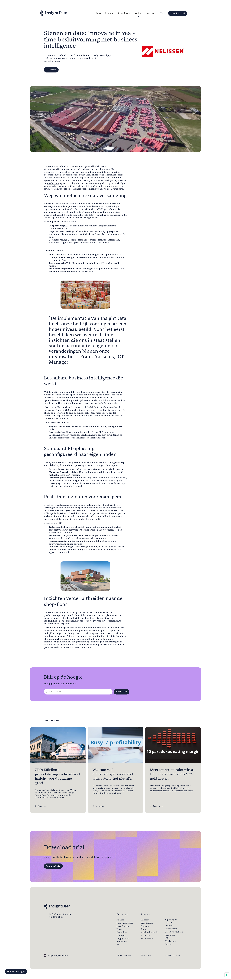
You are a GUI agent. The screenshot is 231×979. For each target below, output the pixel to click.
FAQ (167, 938)
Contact (169, 944)
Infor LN (57, 180)
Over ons (169, 922)
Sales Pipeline (122, 926)
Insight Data (53, 13)
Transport (121, 935)
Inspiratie (138, 13)
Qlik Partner (171, 941)
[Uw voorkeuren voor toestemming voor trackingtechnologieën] (227, 975)
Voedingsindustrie (149, 932)
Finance (121, 180)
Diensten (145, 920)
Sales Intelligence (107, 180)
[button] (162, 13)
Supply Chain (122, 938)
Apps (98, 13)
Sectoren (109, 13)
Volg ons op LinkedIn (58, 955)
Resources (170, 935)
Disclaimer (128, 955)
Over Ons (151, 13)
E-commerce (147, 938)
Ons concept (171, 929)
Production (53, 183)
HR (117, 944)
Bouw (143, 929)
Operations (121, 932)
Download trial (178, 13)
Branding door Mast (172, 955)
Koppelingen (124, 13)
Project (119, 929)
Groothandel (147, 923)
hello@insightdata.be (60, 914)
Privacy (119, 955)
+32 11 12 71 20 (56, 917)
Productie (145, 935)
